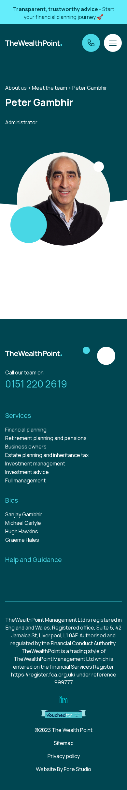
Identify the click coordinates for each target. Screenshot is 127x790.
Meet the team (49, 87)
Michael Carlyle (23, 522)
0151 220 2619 (36, 383)
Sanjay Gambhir (23, 514)
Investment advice (27, 472)
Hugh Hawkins (21, 531)
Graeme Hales (22, 539)
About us (16, 87)
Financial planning (26, 429)
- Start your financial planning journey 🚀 (63, 13)
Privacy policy (64, 756)
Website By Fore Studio (63, 769)
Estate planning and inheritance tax (47, 455)
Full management (25, 480)
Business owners (26, 446)
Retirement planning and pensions (46, 438)
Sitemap (64, 743)
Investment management (35, 463)
